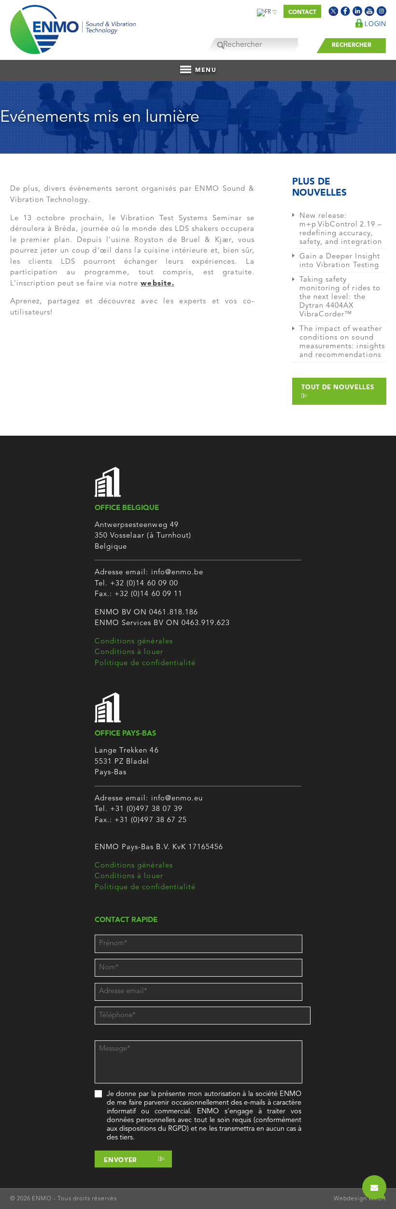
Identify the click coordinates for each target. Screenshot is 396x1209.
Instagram (381, 11)
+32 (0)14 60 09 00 (144, 583)
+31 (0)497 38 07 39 (146, 809)
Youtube (369, 11)
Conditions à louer (129, 652)
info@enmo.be (177, 572)
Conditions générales (134, 641)
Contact (302, 12)
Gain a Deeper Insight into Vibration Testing (339, 261)
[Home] (73, 27)
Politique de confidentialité (145, 663)
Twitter (333, 11)
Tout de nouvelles (337, 387)
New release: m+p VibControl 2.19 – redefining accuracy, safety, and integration (340, 229)
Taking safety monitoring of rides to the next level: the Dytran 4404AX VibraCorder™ (340, 297)
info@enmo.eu (177, 798)
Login (374, 24)
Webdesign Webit (360, 1199)
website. (157, 283)
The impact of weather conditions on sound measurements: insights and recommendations (342, 342)
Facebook (345, 11)
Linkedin (357, 11)
